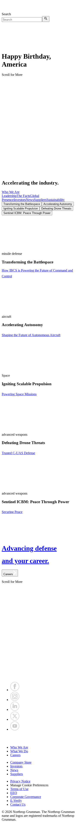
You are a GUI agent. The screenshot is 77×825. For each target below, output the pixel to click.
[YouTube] (14, 729)
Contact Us (17, 804)
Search (6, 14)
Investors (20, 200)
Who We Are (10, 192)
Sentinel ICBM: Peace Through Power (26, 213)
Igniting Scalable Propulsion (20, 208)
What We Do (19, 751)
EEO (13, 793)
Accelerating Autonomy (57, 204)
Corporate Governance (25, 797)
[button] (38, 738)
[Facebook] (14, 690)
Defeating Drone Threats (56, 208)
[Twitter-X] (14, 719)
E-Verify (16, 800)
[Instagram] (14, 699)
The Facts (23, 196)
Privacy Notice (20, 781)
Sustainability (55, 200)
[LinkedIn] (14, 709)
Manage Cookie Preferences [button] (29, 785)
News (30, 200)
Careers (15, 755)
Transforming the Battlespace (21, 204)
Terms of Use (19, 789)
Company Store (20, 762)
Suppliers (40, 200)
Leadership (9, 196)
